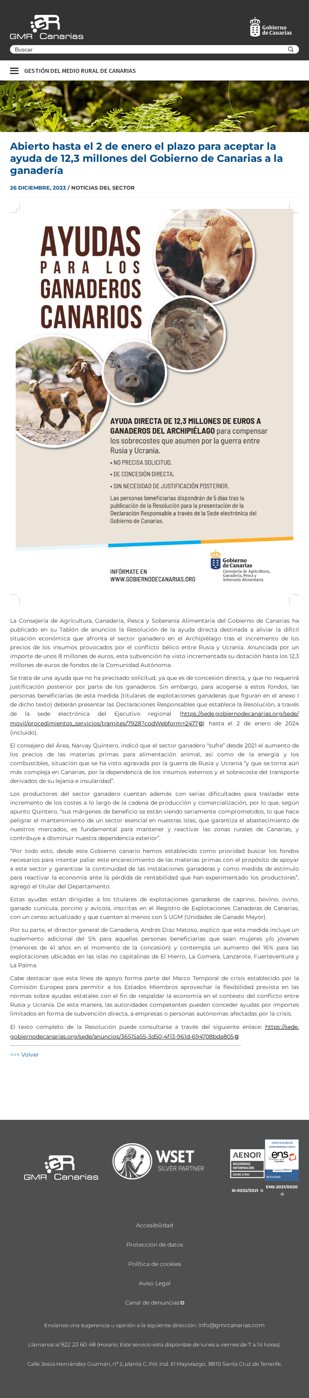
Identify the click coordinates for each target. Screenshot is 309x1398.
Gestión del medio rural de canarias (80, 70)
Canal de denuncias (152, 1302)
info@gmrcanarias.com (231, 1325)
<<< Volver (24, 1054)
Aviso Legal (155, 1283)
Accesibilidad (154, 1225)
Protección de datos (154, 1244)
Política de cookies (154, 1264)
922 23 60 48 (78, 1344)
